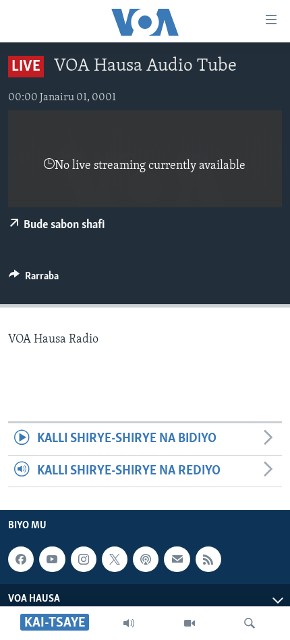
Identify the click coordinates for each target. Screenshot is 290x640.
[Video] (189, 623)
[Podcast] (145, 559)
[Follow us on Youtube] (52, 559)
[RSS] (208, 559)
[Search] (249, 623)
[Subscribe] (177, 559)
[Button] (34, 279)
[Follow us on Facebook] (21, 559)
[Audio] (129, 623)
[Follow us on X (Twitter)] (114, 559)
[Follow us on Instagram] (83, 559)
